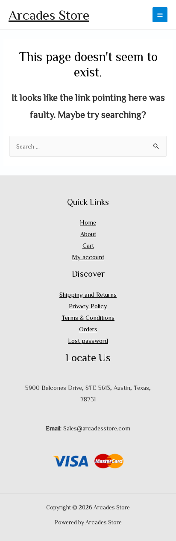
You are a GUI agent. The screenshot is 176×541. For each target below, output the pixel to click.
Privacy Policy (88, 306)
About (88, 234)
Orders (88, 329)
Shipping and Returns (88, 294)
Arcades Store (49, 14)
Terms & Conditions (88, 317)
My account (88, 257)
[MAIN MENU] (160, 14)
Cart (88, 245)
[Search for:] (87, 146)
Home (88, 222)
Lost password (88, 340)
